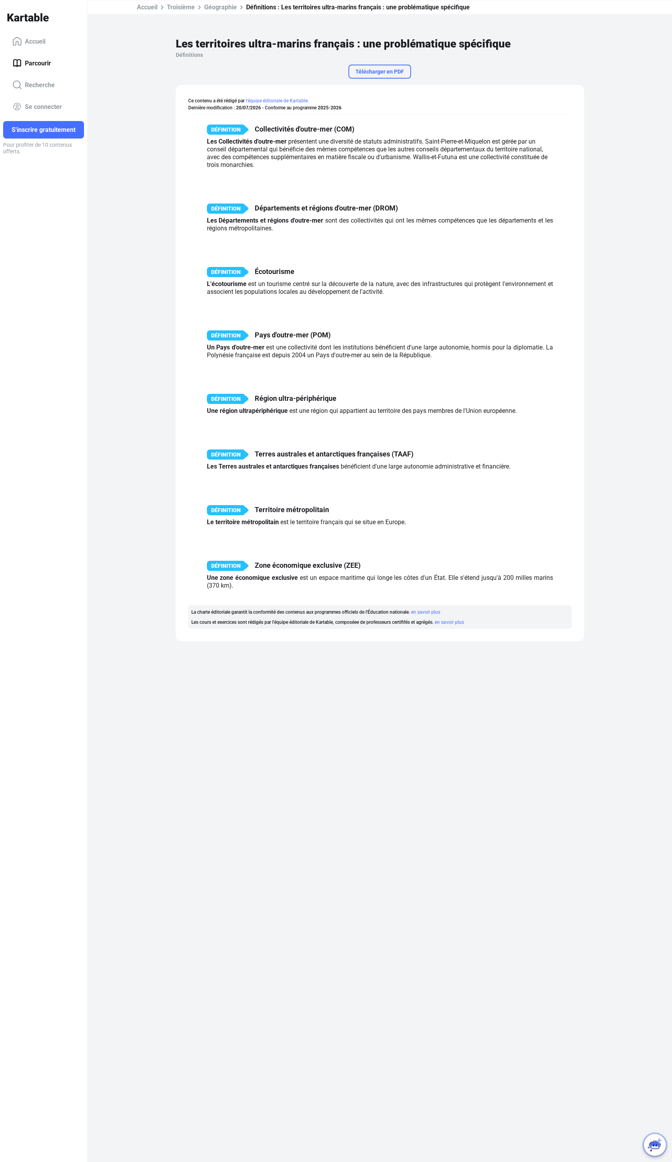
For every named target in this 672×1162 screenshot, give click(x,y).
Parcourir (38, 63)
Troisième (181, 7)
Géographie (220, 7)
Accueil (35, 41)
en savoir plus (425, 612)
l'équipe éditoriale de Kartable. (277, 101)
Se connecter (43, 106)
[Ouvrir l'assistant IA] (655, 1145)
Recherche (40, 84)
